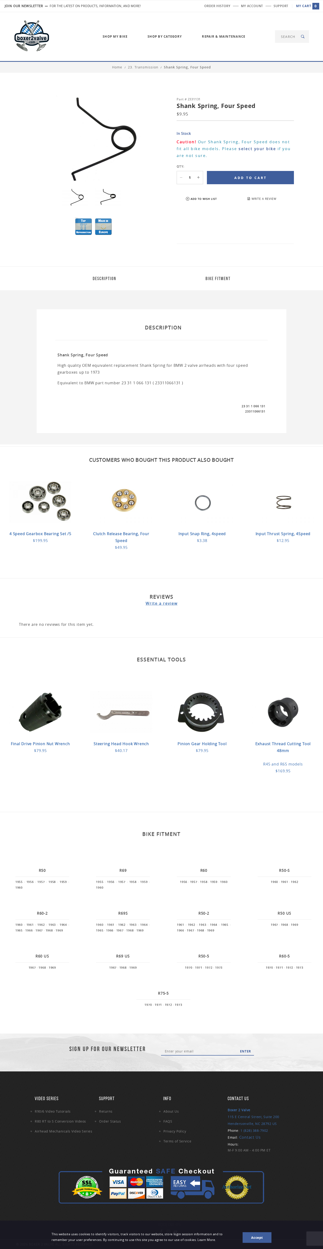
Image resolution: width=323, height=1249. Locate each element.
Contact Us (250, 1137)
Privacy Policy (174, 1131)
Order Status (110, 1121)
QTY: (180, 166)
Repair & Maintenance (223, 36)
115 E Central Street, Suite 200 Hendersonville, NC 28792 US (253, 1117)
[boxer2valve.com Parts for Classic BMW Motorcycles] (31, 36)
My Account (252, 6)
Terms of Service (177, 1141)
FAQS (167, 1121)
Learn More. (206, 1240)
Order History (217, 6)
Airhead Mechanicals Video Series (63, 1131)
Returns (106, 1111)
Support (281, 6)
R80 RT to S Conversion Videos (60, 1121)
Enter (245, 1051)
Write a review (162, 603)
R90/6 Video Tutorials (53, 1111)
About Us (171, 1111)
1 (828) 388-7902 (254, 1130)
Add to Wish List (204, 199)
